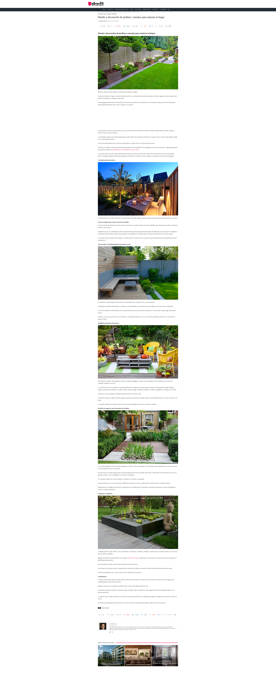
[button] (169, 9)
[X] (112, 631)
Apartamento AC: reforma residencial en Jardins (138, 664)
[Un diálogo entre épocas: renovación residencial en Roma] (165, 655)
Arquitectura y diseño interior (107, 12)
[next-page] (101, 669)
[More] (174, 614)
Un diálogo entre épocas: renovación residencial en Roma (165, 663)
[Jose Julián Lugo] (103, 628)
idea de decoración (133, 558)
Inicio (99, 12)
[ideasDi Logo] (103, 4)
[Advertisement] (162, 4)
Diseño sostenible (105, 607)
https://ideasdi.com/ (112, 625)
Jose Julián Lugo (102, 21)
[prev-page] (99, 669)
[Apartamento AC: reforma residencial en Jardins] (138, 655)
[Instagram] (110, 631)
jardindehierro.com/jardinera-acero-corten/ (126, 150)
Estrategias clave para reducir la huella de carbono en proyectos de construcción (111, 663)
